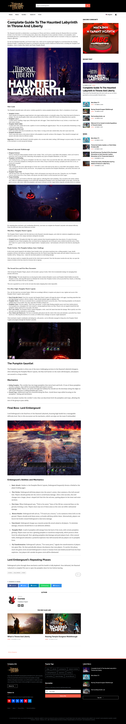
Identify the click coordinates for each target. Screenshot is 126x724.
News (17, 14)
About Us (11, 686)
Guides (24, 14)
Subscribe (63, 696)
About (14, 708)
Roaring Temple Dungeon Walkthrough (61, 637)
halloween (17, 572)
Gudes (30, 29)
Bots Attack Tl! (95, 102)
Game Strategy (59, 676)
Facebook (13, 585)
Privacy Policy (21, 708)
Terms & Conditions (30, 708)
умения (54, 669)
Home (10, 14)
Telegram (56, 585)
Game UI (32, 14)
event (23, 572)
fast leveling (49, 676)
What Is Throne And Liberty (18, 637)
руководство (62, 669)
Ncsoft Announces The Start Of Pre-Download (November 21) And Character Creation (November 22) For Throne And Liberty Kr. (104, 154)
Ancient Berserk (70, 676)
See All (100, 697)
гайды (48, 669)
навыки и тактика (73, 669)
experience (62, 672)
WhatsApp (46, 585)
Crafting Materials (51, 672)
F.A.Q (39, 14)
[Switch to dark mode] (116, 14)
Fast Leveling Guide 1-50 (98, 116)
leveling (69, 672)
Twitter (24, 585)
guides (10, 572)
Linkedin (34, 585)
